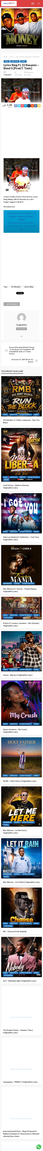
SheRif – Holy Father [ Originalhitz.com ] (19, 781)
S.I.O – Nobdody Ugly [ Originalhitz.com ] (19, 981)
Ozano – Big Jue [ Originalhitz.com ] (17, 675)
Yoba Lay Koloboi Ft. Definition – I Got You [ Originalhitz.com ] (21, 538)
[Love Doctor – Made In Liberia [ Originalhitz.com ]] (21, 455)
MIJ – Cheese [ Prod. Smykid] (14, 931)
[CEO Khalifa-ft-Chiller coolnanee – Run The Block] (21, 396)
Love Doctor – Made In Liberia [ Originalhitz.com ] (16, 486)
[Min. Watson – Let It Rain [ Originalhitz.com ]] (21, 858)
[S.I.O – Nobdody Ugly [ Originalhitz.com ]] (21, 957)
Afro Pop (14, 61)
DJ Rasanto (29, 72)
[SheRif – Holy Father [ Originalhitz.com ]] (21, 757)
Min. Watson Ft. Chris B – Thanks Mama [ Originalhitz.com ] (20, 590)
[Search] (39, 3)
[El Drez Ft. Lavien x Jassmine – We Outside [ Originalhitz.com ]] (21, 608)
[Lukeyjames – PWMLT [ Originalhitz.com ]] (21, 1058)
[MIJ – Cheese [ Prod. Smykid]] (21, 908)
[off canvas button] (32, 3)
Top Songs (8, 926)
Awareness (7, 583)
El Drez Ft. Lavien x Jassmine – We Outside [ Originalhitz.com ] (21, 624)
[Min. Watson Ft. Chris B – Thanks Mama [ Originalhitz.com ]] (21, 565)
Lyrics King (27, 75)
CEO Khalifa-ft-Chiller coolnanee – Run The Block (21, 421)
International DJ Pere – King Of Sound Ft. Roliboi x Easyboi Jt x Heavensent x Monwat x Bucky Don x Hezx (21, 1133)
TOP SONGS (8, 617)
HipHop (22, 477)
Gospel (17, 583)
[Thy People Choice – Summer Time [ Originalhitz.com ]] (21, 1006)
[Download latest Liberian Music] (9, 3)
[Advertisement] (21, 133)
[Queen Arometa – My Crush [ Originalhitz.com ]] (21, 703)
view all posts (21, 328)
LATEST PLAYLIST (25, 414)
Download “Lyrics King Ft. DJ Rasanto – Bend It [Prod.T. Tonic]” (21, 221)
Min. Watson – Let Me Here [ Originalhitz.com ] (15, 831)
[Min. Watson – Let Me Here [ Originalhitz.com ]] (21, 806)
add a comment (12, 304)
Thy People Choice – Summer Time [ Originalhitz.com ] (18, 1031)
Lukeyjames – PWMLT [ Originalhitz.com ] (20, 1082)
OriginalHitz (8, 75)
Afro (6, 61)
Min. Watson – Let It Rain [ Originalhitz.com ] (21, 882)
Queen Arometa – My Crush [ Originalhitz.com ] (15, 730)
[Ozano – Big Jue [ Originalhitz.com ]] (21, 651)
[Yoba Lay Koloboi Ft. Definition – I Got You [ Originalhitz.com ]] (21, 513)
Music (23, 61)
